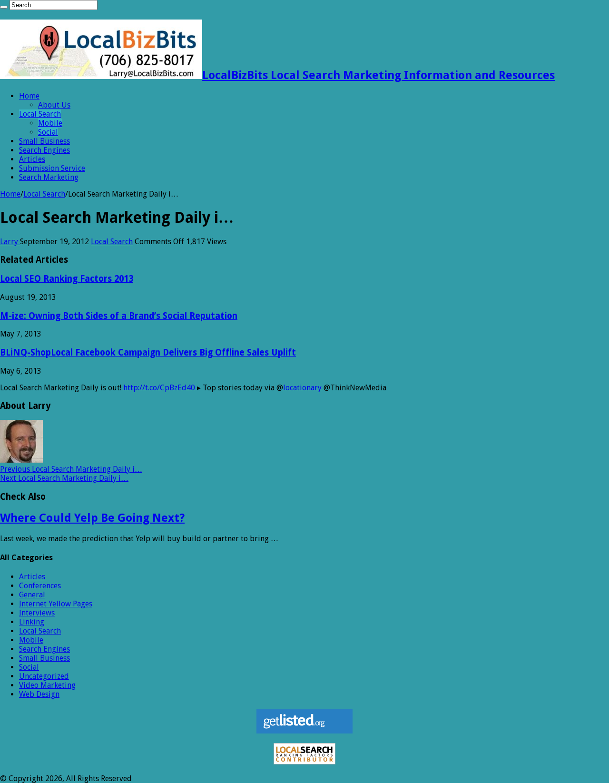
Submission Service (52, 168)
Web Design (39, 694)
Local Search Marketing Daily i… (71, 469)
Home (29, 95)
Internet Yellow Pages (55, 603)
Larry (10, 241)
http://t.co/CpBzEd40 (159, 387)
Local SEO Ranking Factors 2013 (66, 279)
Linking (31, 621)
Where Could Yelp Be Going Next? (92, 518)
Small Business (44, 141)
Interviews (37, 612)
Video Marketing (47, 685)
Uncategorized (44, 676)
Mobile (50, 123)
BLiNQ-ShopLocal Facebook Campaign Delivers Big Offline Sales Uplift (148, 352)
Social (48, 132)
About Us (54, 104)
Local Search (40, 114)
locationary (302, 387)
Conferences (40, 585)
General (32, 594)
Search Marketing (49, 177)
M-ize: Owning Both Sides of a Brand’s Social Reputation (118, 316)
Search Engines (44, 150)
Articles (32, 159)
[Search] (4, 7)
